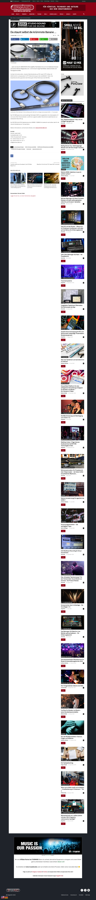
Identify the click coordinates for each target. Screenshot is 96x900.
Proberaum (65, 785)
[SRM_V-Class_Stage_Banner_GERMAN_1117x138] (34, 27)
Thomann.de (48, 855)
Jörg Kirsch (63, 149)
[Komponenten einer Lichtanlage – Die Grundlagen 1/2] (72, 596)
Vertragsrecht (66, 760)
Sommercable (28, 149)
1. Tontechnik (66, 252)
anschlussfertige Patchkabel (19, 147)
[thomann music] (48, 854)
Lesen (63, 126)
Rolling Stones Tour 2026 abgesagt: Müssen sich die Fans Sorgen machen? (72, 146)
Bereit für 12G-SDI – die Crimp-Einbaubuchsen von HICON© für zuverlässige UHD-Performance (50, 186)
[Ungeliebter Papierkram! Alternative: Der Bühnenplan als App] (72, 296)
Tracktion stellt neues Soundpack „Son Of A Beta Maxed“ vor (21, 165)
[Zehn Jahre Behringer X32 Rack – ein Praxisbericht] (72, 245)
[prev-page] (62, 827)
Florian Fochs (63, 793)
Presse (14, 18)
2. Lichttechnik (66, 602)
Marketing (65, 383)
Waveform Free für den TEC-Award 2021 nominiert (48, 164)
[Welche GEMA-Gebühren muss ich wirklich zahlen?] (72, 163)
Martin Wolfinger (64, 528)
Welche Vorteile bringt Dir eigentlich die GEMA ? (72, 499)
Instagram (34, 872)
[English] (3, 897)
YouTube (45, 872)
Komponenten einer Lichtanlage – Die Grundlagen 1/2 (72, 606)
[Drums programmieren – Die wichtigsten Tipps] (72, 515)
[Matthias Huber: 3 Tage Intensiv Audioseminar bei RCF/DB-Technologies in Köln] (72, 433)
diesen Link (61, 861)
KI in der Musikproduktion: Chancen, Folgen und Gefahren (71, 737)
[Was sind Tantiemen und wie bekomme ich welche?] (72, 351)
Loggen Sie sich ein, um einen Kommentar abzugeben (23, 196)
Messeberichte (66, 439)
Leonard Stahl (63, 687)
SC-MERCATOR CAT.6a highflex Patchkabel (18, 149)
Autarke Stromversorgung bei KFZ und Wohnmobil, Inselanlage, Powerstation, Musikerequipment (72, 333)
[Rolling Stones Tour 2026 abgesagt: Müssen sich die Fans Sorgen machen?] (72, 137)
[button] (84, 14)
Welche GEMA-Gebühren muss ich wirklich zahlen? (71, 173)
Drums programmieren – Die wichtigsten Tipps (69, 525)
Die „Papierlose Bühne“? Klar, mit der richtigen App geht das (72, 120)
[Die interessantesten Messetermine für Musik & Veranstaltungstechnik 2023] (72, 650)
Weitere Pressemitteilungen (15, 20)
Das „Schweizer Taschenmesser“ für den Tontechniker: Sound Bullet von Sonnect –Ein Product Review (71, 579)
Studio (63, 522)
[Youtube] (88, 890)
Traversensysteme (66, 280)
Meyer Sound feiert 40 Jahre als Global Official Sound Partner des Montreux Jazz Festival (34, 186)
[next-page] (64, 827)
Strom (63, 329)
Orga (63, 117)
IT (62, 196)
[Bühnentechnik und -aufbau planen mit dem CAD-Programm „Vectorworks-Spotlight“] (72, 806)
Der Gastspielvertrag (67, 763)
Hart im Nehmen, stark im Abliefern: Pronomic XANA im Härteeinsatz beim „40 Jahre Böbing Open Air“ (18, 186)
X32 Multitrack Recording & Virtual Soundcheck (71, 551)
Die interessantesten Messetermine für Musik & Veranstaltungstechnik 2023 (72, 660)
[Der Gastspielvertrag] (72, 754)
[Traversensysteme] (72, 272)
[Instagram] (85, 890)
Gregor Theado (64, 765)
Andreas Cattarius (64, 176)
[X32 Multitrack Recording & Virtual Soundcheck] (72, 542)
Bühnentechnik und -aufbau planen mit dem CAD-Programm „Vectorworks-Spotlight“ (71, 817)
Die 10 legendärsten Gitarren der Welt (72, 685)
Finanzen (64, 357)
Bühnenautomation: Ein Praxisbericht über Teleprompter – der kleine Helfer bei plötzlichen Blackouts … (72, 472)
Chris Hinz (63, 123)
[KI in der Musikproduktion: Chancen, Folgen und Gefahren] (72, 727)
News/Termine (66, 657)
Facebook (39, 872)
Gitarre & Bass (66, 143)
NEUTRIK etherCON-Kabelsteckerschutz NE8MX (45, 147)
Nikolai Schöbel (64, 393)
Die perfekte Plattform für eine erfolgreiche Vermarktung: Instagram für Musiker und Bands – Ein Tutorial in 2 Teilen (72, 389)
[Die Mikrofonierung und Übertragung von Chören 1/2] (72, 407)
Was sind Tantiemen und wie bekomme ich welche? (72, 360)
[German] (6, 897)
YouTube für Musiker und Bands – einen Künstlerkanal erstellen (71, 711)
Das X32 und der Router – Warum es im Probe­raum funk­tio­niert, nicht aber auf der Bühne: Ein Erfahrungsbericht (72, 228)
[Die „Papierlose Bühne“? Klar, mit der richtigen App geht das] (72, 110)
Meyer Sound (29, 183)
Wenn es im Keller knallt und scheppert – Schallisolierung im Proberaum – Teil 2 (72, 789)
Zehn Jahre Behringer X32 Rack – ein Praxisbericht (71, 255)
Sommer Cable (13, 35)
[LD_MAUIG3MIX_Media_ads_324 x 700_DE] (72, 70)
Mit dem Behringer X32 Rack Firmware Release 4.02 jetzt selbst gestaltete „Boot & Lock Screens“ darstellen (72, 200)
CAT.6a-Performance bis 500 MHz (30, 147)
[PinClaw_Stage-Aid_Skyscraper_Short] (72, 95)
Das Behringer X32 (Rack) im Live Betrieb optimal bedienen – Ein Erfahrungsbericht (70, 633)
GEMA (63, 169)
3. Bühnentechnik (67, 224)
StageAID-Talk (59, 876)
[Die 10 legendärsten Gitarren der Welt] (72, 677)
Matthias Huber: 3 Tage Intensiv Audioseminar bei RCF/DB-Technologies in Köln (70, 444)
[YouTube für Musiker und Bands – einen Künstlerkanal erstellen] (72, 701)
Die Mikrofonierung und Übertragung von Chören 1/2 (72, 416)
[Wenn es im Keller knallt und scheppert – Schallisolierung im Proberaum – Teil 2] (72, 778)
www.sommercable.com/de (37, 149)
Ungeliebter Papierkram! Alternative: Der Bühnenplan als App (72, 306)
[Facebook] (11, 155)
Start (11, 18)
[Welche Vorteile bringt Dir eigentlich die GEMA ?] (72, 489)
